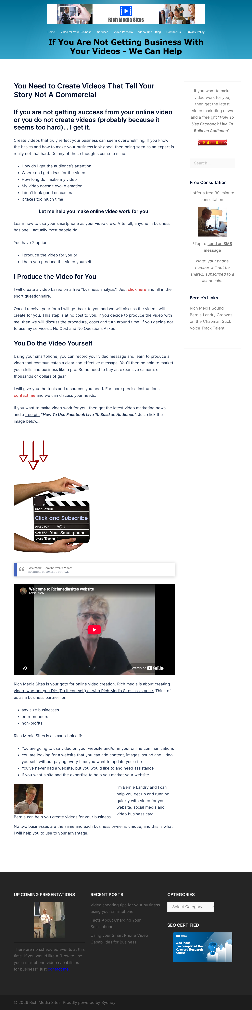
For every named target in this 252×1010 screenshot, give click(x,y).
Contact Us (173, 32)
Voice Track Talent (207, 328)
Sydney (108, 1002)
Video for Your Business (76, 32)
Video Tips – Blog (149, 32)
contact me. (59, 969)
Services (102, 32)
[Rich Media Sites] (126, 15)
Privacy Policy (195, 32)
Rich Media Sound (207, 308)
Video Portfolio (123, 32)
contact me (24, 395)
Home (51, 32)
